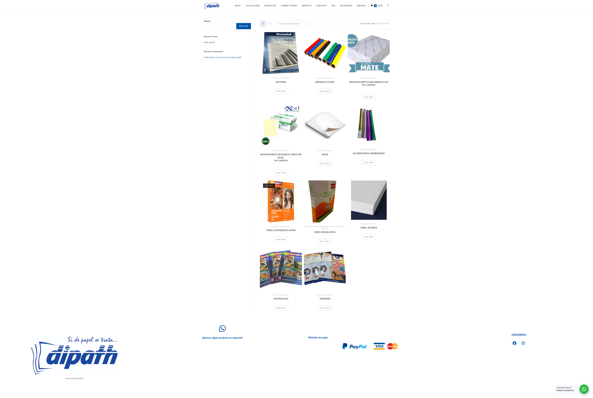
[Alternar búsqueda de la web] (388, 5)
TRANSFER (325, 298)
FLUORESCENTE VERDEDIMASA (369, 153)
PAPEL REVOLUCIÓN (324, 232)
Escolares (332, 226)
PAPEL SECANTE (368, 227)
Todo (386, 23)
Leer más (281, 91)
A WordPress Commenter (215, 57)
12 (377, 23)
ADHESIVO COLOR (324, 81)
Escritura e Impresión (281, 78)
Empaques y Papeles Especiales (316, 226)
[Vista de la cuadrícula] (263, 23)
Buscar (207, 21)
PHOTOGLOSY (281, 298)
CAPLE (325, 154)
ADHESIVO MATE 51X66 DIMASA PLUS (368, 83)
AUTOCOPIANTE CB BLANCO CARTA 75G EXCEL (281, 157)
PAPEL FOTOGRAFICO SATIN (281, 230)
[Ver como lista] (270, 23)
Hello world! (209, 42)
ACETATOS (281, 81)
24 (381, 23)
